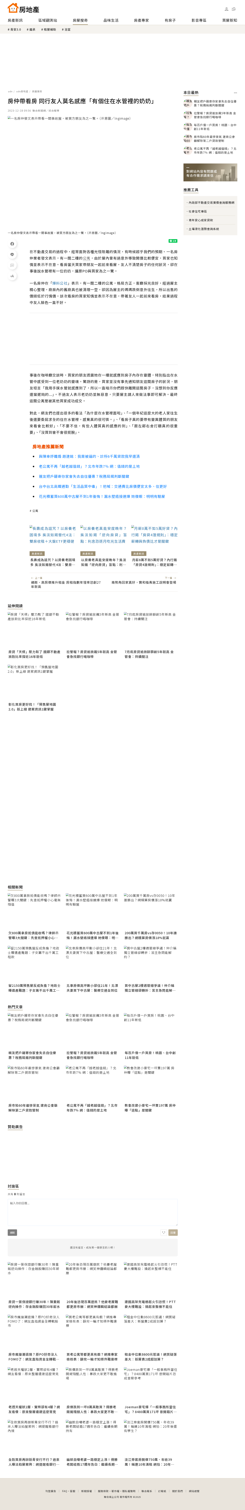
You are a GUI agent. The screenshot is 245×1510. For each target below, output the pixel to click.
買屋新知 (229, 20)
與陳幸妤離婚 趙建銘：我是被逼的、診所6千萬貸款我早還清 (89, 456)
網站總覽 (194, 1491)
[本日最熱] (235, 93)
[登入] (226, 9)
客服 (72, 1491)
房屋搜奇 (80, 20)
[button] (234, 9)
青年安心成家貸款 (201, 220)
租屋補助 (50, 29)
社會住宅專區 (198, 211)
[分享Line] (12, 254)
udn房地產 (22, 91)
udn (10, 91)
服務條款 (103, 1491)
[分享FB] (12, 243)
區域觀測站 (47, 20)
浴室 (68, 29)
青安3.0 (15, 29)
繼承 (32, 29)
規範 (12, 1232)
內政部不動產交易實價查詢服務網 (211, 202)
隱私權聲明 (129, 1491)
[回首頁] (23, 8)
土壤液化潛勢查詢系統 (204, 229)
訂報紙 (162, 1491)
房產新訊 (15, 20)
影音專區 (199, 20)
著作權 (115, 1491)
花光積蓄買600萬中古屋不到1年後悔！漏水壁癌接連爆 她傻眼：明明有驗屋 (102, 496)
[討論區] (12, 265)
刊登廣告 (50, 1491)
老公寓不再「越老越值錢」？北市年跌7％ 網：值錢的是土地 (89, 466)
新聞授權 (86, 1491)
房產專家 (141, 20)
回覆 (173, 1232)
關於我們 (177, 1491)
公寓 (35, 510)
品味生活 (111, 20)
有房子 (170, 20)
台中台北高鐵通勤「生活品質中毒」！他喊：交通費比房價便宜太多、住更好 (103, 486)
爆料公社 (60, 283)
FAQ (64, 1491)
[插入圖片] (164, 1232)
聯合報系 (147, 1491)
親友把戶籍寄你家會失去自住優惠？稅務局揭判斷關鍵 (84, 476)
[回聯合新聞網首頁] (13, 8)
